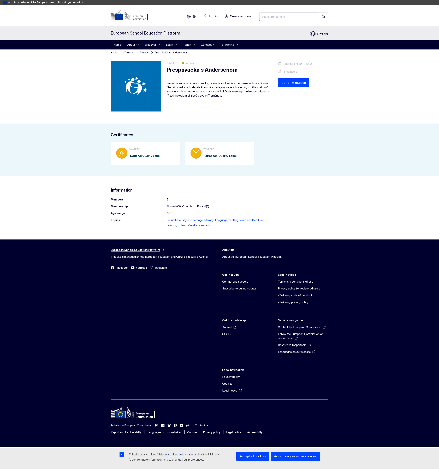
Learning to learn (177, 225)
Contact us (202, 425)
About (131, 44)
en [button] (194, 16)
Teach (187, 44)
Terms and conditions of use (295, 281)
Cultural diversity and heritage (185, 220)
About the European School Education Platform (252, 256)
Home (117, 44)
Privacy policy (231, 376)
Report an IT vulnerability (126, 432)
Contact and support (235, 281)
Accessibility (255, 432)
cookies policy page (180, 454)
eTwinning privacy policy (293, 302)
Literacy (209, 220)
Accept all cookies (253, 456)
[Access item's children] (138, 44)
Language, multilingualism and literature (239, 220)
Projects (144, 52)
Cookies (227, 383)
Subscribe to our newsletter (239, 288)
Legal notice (233, 432)
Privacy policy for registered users (299, 288)
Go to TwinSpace (293, 83)
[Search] (323, 17)
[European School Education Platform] (131, 15)
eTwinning (228, 44)
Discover (150, 44)
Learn (169, 44)
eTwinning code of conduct (295, 295)
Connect (206, 44)
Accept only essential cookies (295, 456)
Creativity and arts (199, 225)
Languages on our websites (164, 432)
